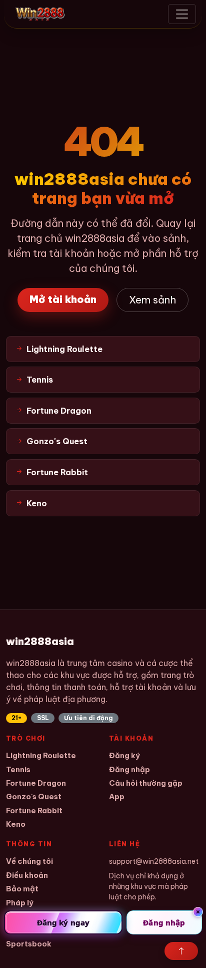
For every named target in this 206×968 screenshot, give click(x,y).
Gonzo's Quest (34, 796)
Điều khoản (27, 875)
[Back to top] (181, 951)
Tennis (18, 769)
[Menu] (182, 14)
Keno (16, 824)
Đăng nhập (129, 769)
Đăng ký (124, 755)
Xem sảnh (152, 299)
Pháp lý (20, 902)
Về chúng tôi (29, 861)
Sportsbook (29, 943)
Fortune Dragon (36, 783)
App (116, 796)
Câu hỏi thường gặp (145, 783)
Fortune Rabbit (34, 810)
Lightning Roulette (41, 755)
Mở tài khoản (63, 299)
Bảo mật (22, 888)
